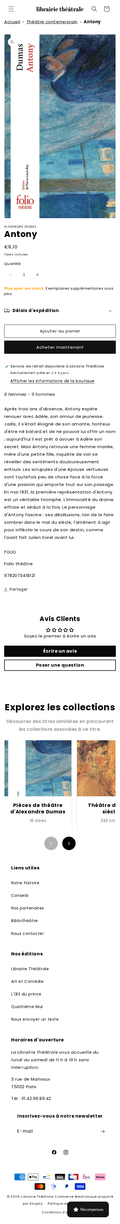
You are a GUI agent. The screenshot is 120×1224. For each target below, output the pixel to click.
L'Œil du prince (26, 994)
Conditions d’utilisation (62, 1212)
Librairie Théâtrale (30, 969)
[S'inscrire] (102, 1131)
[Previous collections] (51, 843)
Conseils (20, 895)
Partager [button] (19, 589)
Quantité (12, 263)
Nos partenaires (27, 908)
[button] (11, 9)
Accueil (12, 22)
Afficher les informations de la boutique (52, 381)
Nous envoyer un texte (35, 1019)
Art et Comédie (27, 981)
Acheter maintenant (60, 347)
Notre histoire (25, 883)
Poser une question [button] (60, 665)
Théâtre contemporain (52, 22)
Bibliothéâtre (24, 920)
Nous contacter (27, 933)
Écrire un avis (60, 651)
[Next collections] (69, 843)
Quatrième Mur (27, 1006)
